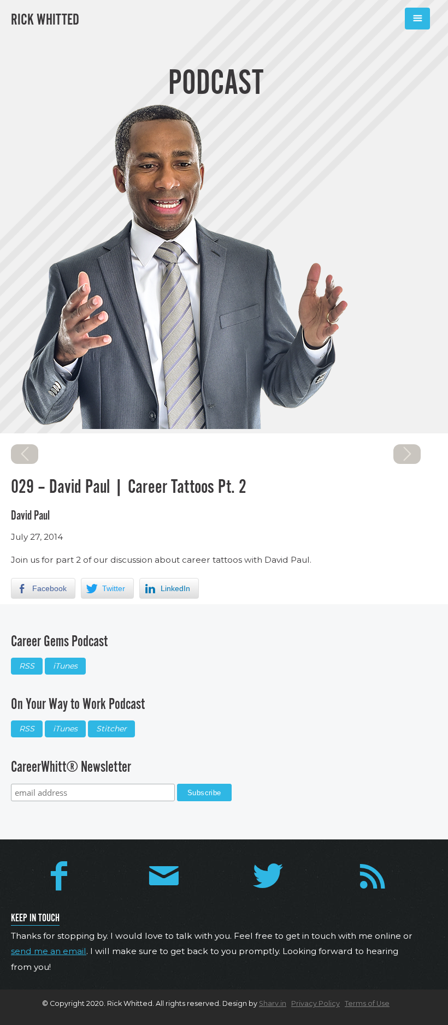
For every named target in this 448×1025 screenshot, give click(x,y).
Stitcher (111, 729)
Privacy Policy (315, 1003)
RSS (26, 666)
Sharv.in (272, 1003)
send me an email (48, 951)
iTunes (65, 666)
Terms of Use (367, 1003)
